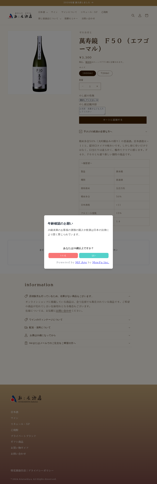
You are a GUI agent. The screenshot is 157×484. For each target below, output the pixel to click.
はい (94, 255)
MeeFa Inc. (100, 262)
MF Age (81, 262)
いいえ (63, 255)
